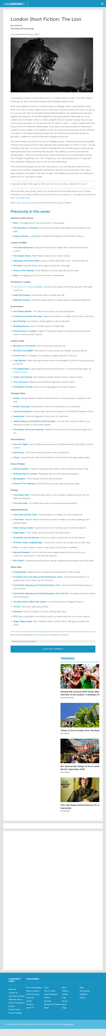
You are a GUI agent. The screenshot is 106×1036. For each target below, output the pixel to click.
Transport (83, 994)
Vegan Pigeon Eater (22, 621)
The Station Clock (22, 256)
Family (29, 1001)
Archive (12, 1006)
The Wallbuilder (21, 369)
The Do (16, 606)
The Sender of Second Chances (28, 429)
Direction (17, 611)
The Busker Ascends (23, 387)
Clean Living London (23, 528)
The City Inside (20, 503)
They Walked (19, 360)
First (15, 547)
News (64, 987)
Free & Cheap (49, 991)
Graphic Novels (20, 236)
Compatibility (19, 572)
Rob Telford (55, 184)
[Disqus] (53, 932)
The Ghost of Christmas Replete (28, 287)
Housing (47, 1001)
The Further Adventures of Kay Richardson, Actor (37, 585)
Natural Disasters (21, 552)
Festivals (29, 1004)
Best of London (32, 991)
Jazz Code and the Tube (25, 514)
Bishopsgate (19, 478)
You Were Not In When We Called (29, 601)
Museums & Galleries (53, 1004)
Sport (64, 1004)
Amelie (16, 398)
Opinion (65, 991)
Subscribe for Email (17, 996)
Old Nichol (18, 452)
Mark (15, 223)
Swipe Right (19, 532)
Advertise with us (15, 999)
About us (12, 989)
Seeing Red (18, 416)
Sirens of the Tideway (23, 270)
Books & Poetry (32, 994)
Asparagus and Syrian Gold (26, 260)
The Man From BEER (23, 350)
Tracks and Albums (22, 411)
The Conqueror (20, 382)
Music (46, 1008)
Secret (64, 1001)
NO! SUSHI (18, 560)
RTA (15, 616)
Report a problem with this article (24, 641)
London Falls (19, 355)
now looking (27, 203)
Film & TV (30, 1008)
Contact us (13, 993)
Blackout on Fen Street (24, 346)
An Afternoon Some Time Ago (27, 316)
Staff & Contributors (17, 1003)
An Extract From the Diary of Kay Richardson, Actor (38, 577)
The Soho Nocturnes (23, 247)
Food (46, 987)
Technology (84, 991)
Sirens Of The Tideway (24, 483)
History (47, 998)
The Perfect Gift (21, 495)
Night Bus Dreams (22, 300)
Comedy (29, 998)
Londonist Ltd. (69, 1024)
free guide (43, 635)
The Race (17, 265)
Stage (64, 1008)
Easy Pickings (19, 321)
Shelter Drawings (21, 406)
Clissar (16, 457)
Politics (65, 994)
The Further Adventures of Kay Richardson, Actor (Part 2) (40, 593)
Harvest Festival (20, 469)
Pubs (64, 998)
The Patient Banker (22, 311)
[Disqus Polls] (53, 866)
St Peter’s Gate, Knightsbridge (27, 542)
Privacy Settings (15, 1013)
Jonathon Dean (20, 372)
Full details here (22, 198)
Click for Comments (53, 649)
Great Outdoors (50, 994)
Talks (82, 987)
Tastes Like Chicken (22, 377)
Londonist (17, 25)
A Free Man (18, 519)
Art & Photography (34, 987)
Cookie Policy (14, 1009)
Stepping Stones (21, 326)
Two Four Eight (20, 444)
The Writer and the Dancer (26, 537)
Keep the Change (21, 295)
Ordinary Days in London (25, 473)
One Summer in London (25, 331)
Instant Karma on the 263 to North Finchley (34, 421)
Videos (82, 998)
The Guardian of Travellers (26, 228)
